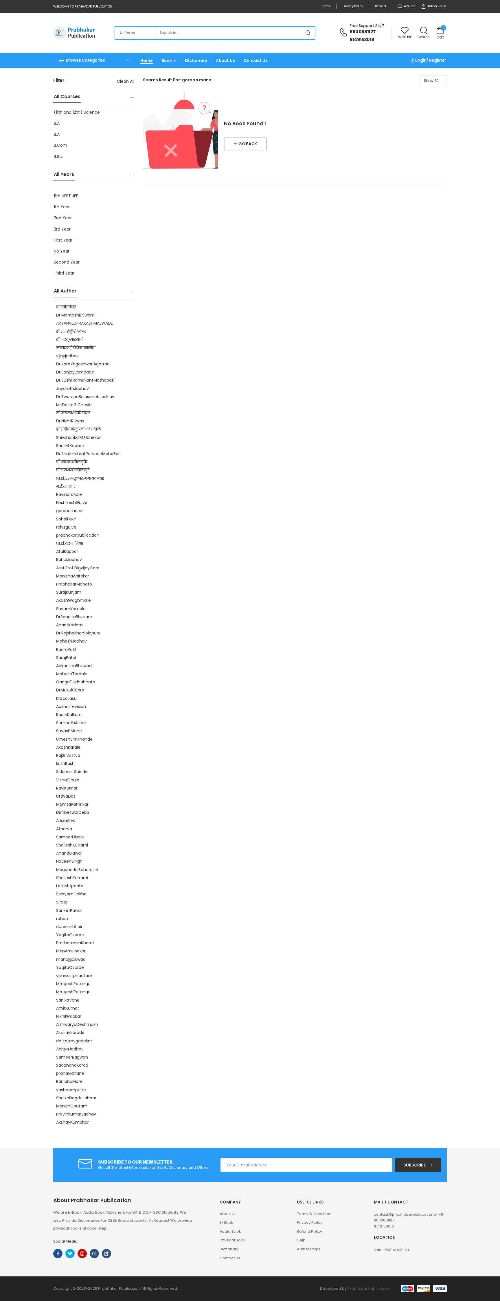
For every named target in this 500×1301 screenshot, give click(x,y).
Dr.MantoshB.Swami (75, 315)
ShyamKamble (71, 608)
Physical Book (232, 1240)
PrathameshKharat (75, 942)
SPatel (62, 902)
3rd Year (62, 229)
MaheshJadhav (71, 641)
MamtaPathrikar (72, 804)
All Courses (67, 96)
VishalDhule (67, 780)
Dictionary (196, 60)
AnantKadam (69, 625)
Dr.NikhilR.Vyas (70, 421)
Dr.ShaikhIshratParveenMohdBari (88, 453)
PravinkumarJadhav (76, 1114)
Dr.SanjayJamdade (75, 372)
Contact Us (256, 60)
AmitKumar (67, 1008)
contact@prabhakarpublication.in (406, 1214)
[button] (93, 60)
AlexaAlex (65, 820)
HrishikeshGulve (71, 502)
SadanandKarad (72, 1065)
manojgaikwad (71, 959)
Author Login (436, 6)
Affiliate (410, 6)
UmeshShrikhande (74, 739)
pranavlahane (70, 1073)
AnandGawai (69, 853)
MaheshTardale (71, 673)
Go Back (247, 144)
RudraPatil (66, 649)
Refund (380, 6)
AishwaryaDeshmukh (77, 1024)
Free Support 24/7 (367, 25)
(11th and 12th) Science (77, 112)
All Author (65, 291)
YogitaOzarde (70, 934)
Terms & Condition (314, 1214)
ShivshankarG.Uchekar (78, 437)
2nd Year (63, 218)
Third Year (64, 273)
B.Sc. (58, 156)
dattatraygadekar (74, 1041)
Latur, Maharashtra (391, 1249)
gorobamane (69, 510)
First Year (63, 240)
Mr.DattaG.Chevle (74, 404)
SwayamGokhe (71, 894)
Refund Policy (309, 1231)
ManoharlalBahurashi (77, 869)
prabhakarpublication (77, 535)
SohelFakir (66, 519)
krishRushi (66, 763)
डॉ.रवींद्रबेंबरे (66, 307)
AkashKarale (68, 747)
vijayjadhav (67, 355)
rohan (62, 918)
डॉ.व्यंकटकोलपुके (71, 461)
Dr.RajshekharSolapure (78, 633)
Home (146, 60)
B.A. (57, 134)
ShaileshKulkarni (72, 845)
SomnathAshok (71, 722)
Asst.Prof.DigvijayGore (78, 568)
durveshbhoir (69, 926)
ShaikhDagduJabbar (76, 1098)
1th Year (62, 207)
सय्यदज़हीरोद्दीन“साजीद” (76, 347)
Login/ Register (430, 60)
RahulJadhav (69, 559)
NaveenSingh (69, 861)
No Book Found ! (245, 123)
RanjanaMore (69, 1081)
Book (166, 60)
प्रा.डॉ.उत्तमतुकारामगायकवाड (80, 478)
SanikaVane (68, 1000)
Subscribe (414, 1165)
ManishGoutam (71, 1106)
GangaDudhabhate (75, 681)
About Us (225, 60)
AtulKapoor (67, 551)
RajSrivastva (68, 755)
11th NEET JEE (66, 196)
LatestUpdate (69, 885)
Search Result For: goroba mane (177, 80)
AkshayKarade (70, 1032)
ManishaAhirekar (72, 576)
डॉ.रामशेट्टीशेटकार (71, 331)
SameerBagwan (72, 1057)
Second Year (67, 262)
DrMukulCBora (70, 690)
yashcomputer (71, 1089)
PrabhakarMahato (74, 584)
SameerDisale (70, 837)
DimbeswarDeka (72, 812)
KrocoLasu (66, 698)
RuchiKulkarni (69, 714)
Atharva (64, 828)
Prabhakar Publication (368, 1288)
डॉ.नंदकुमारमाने (69, 339)
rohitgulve (66, 527)
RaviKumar (67, 788)
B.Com (60, 145)
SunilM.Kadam (70, 445)
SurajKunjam (68, 592)
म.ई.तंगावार (66, 486)
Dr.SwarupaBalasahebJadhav (85, 396)
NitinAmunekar (71, 951)
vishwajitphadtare (74, 975)
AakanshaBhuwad (74, 665)
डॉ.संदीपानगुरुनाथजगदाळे (78, 429)
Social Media (65, 1241)
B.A (57, 123)
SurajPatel (66, 657)
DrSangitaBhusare (74, 616)
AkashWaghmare (73, 600)
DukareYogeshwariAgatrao (83, 364)
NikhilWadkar (68, 1016)
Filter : (60, 81)
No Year (61, 251)
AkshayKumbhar (72, 1122)
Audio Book (230, 1231)
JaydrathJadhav (72, 388)
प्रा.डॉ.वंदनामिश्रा (69, 543)
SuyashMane (69, 730)
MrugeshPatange (73, 983)
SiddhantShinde (72, 771)
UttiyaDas (66, 796)
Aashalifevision (71, 706)
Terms (326, 6)
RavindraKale (69, 494)
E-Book (226, 1222)
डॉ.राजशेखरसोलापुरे (72, 469)
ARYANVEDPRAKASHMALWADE (84, 323)
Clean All (125, 81)
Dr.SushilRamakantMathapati (85, 380)
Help (301, 1240)
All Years (64, 174)
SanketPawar (69, 910)
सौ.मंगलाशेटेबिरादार (73, 412)
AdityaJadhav (70, 1049)
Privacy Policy (353, 6)
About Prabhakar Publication (92, 1200)
